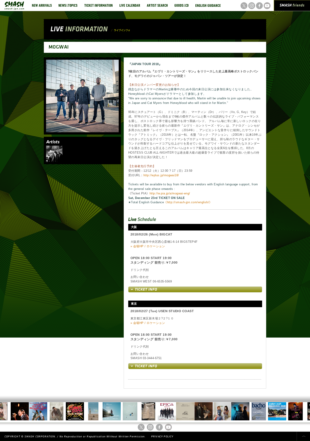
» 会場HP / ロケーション (147, 246)
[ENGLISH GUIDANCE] (208, 5)
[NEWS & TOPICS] (68, 5)
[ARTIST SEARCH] (157, 5)
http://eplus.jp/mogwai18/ (161, 175)
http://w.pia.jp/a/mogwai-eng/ (170, 193)
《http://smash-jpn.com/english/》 (188, 202)
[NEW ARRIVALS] (42, 5)
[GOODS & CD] (181, 5)
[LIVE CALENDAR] (129, 5)
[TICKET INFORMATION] (98, 5)
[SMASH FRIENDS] (292, 6)
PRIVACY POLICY (162, 436)
